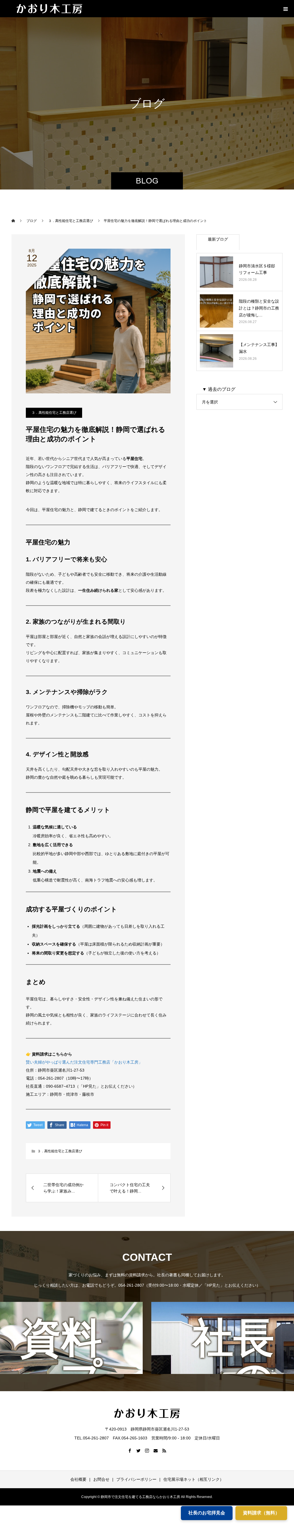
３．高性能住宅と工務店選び (54, 413)
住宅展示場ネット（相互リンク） (193, 1479)
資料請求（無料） (261, 1512)
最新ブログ (218, 239)
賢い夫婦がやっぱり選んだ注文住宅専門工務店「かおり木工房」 (84, 1062)
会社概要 (78, 1479)
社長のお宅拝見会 (206, 1512)
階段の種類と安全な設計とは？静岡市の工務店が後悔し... (259, 308)
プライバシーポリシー (136, 1479)
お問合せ (101, 1479)
